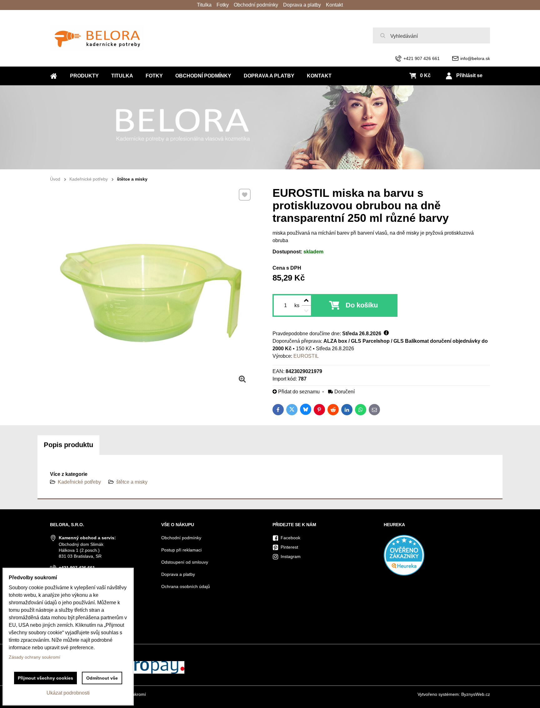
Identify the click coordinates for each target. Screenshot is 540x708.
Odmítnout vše (102, 678)
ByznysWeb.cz (475, 694)
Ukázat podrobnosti (68, 693)
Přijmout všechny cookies (45, 678)
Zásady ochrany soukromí (34, 657)
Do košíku (362, 305)
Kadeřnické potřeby (79, 482)
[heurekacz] (404, 573)
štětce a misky (132, 482)
